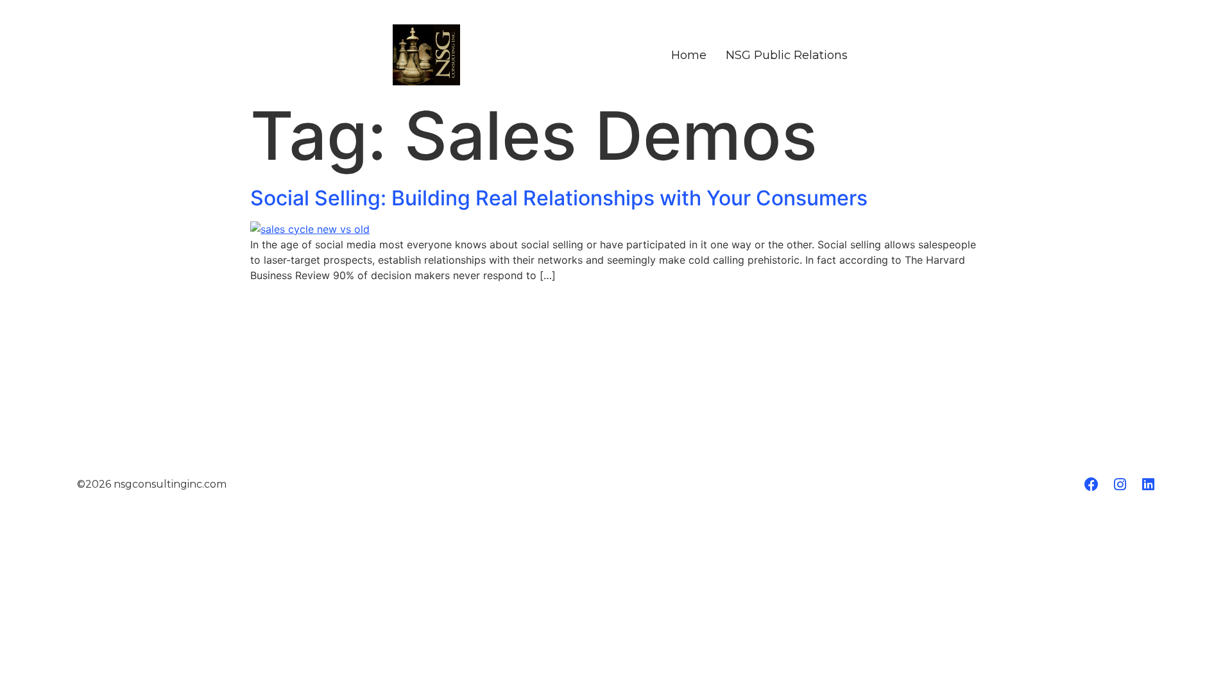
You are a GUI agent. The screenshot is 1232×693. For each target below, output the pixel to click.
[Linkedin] (1148, 484)
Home (688, 55)
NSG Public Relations (787, 55)
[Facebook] (1091, 484)
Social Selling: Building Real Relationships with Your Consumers (559, 197)
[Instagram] (1120, 484)
